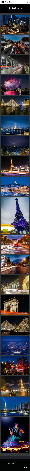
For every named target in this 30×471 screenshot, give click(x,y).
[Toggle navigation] (27, 2)
